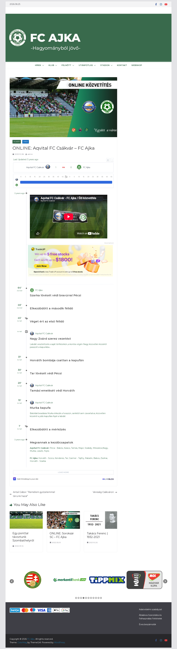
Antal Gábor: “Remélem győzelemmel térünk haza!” (34, 494)
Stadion (105, 65)
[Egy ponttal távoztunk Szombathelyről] (26, 513)
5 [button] (86, 598)
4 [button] (83, 598)
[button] (42, 65)
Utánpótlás (86, 65)
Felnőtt (66, 65)
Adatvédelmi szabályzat (150, 609)
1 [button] (76, 598)
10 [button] (98, 598)
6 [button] (88, 598)
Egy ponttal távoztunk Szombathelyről (23, 537)
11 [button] (101, 598)
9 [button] (96, 598)
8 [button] (93, 598)
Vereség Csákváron (103, 492)
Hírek (38, 65)
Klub (51, 65)
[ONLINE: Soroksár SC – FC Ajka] (63, 513)
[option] (32, 579)
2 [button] (78, 598)
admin (30, 154)
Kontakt (122, 65)
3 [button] (81, 598)
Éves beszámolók (147, 624)
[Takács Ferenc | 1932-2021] (100, 513)
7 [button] (91, 598)
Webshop (136, 65)
